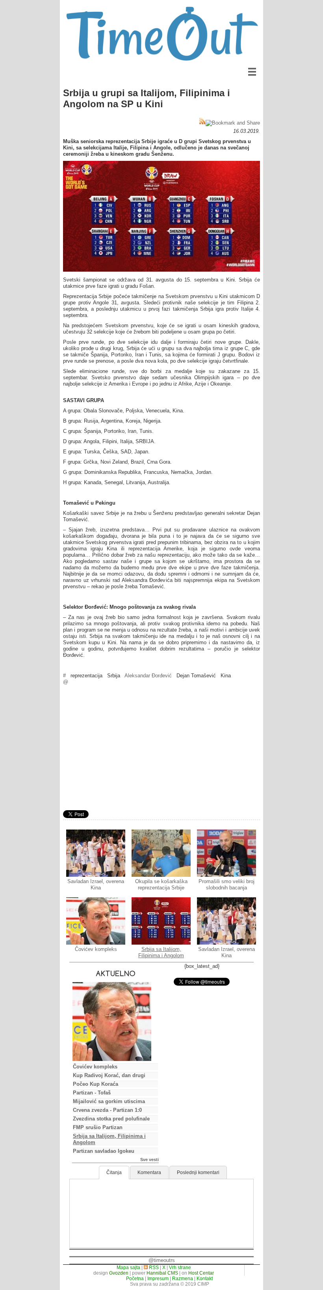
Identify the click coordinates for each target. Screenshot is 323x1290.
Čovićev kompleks (96, 949)
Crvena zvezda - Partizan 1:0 (107, 1110)
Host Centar (201, 1273)
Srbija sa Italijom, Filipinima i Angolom (161, 952)
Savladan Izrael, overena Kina (95, 884)
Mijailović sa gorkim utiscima (109, 1101)
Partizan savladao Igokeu (103, 1151)
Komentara (149, 1172)
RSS (153, 1267)
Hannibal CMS (162, 1273)
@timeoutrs (162, 1260)
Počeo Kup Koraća (95, 1084)
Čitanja (114, 1172)
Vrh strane (180, 1267)
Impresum (158, 1278)
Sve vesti (149, 1159)
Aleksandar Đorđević (148, 676)
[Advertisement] (161, 748)
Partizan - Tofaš (92, 1093)
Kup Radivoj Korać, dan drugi (109, 1075)
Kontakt (205, 1278)
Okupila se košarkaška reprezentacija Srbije (161, 884)
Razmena (182, 1278)
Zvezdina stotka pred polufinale (111, 1119)
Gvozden (118, 1273)
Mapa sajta (128, 1267)
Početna (135, 1278)
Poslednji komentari (198, 1172)
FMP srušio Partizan (98, 1127)
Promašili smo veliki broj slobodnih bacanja (226, 884)
